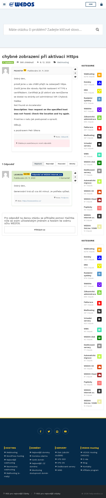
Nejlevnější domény (40, 452)
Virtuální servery (88, 144)
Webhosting (63, 62)
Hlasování (61, 164)
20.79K (26, 174)
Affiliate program (90, 470)
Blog (84, 463)
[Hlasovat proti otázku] (75, 77)
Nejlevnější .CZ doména (37, 464)
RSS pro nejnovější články (17, 493)
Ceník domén (37, 460)
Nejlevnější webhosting (10, 461)
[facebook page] (41, 431)
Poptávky (88, 207)
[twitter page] (49, 431)
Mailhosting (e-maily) (12, 474)
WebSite (87, 109)
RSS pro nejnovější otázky (48, 493)
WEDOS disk (89, 162)
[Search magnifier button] (97, 29)
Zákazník (64, 137)
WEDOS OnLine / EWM (90, 227)
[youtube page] (65, 431)
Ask (91, 4)
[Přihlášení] (101, 5)
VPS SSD (61, 459)
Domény (87, 82)
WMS (86, 154)
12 (25, 70)
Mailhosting (89, 135)
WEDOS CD (89, 191)
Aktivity (72, 164)
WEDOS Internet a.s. (89, 216)
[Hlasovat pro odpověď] (75, 173)
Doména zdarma (39, 456)
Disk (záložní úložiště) (62, 454)
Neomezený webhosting (10, 468)
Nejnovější (50, 164)
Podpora (64, 198)
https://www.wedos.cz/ (31, 201)
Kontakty (86, 466)
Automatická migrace (89, 181)
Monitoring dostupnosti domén (39, 471)
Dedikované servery (89, 171)
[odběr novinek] (57, 431)
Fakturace (88, 127)
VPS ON (61, 463)
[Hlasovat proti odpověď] (75, 181)
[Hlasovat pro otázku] (75, 69)
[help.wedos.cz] (21, 4)
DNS (86, 90)
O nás (85, 459)
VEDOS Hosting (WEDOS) (89, 454)
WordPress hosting (15, 456)
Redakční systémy (88, 99)
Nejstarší (38, 164)
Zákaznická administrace (90, 118)
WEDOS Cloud (90, 199)
